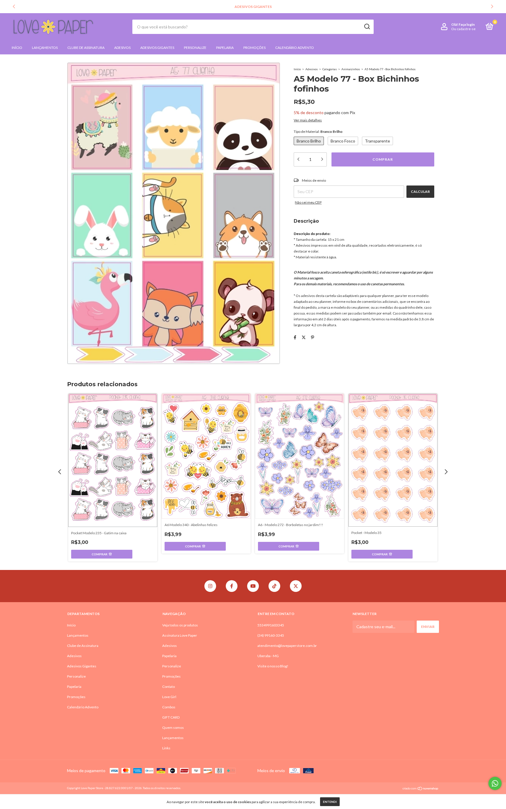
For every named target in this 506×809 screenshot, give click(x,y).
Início (17, 47)
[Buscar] (367, 26)
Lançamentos (45, 47)
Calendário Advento (294, 47)
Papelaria (225, 47)
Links (166, 748)
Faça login (467, 24)
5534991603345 (270, 625)
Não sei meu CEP (308, 202)
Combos (168, 707)
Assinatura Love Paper (179, 635)
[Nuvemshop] (420, 788)
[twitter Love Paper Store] (296, 586)
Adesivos (122, 47)
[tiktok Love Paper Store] (274, 586)
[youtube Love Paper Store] (253, 586)
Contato (168, 686)
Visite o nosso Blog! (272, 666)
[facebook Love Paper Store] (231, 586)
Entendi (330, 801)
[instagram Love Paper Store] (210, 586)
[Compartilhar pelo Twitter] (304, 337)
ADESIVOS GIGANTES (253, 6)
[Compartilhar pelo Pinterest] (312, 337)
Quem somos (173, 727)
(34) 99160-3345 (270, 635)
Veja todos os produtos (180, 625)
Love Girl (169, 697)
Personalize (195, 47)
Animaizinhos (350, 69)
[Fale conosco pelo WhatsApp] (495, 783)
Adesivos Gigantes (157, 47)
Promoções (254, 47)
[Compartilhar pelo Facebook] (295, 337)
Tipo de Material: (318, 131)
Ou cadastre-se (463, 29)
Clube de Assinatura (86, 47)
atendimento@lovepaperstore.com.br (287, 645)
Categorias (329, 69)
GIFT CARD (171, 717)
